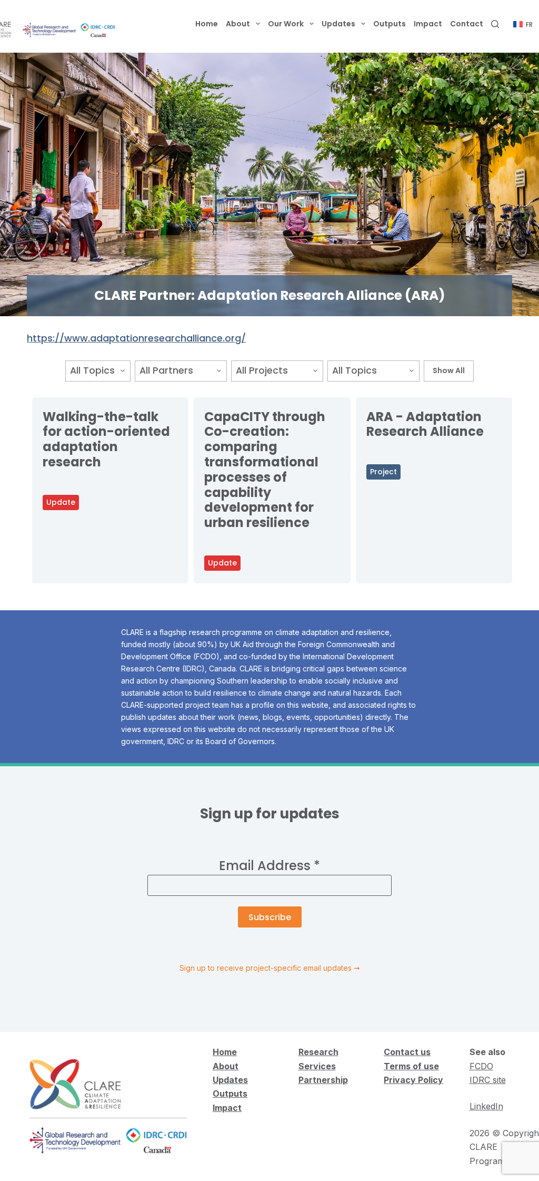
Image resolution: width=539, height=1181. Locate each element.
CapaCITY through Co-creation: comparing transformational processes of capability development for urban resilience (264, 470)
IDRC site (488, 1080)
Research (318, 1052)
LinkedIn (486, 1106)
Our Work (286, 23)
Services (317, 1066)
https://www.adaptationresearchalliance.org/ (136, 338)
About (238, 23)
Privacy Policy (413, 1080)
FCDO (481, 1066)
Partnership (323, 1080)
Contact (466, 23)
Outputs (389, 23)
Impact (428, 23)
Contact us (407, 1052)
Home (206, 23)
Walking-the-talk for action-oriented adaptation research (106, 439)
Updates (338, 23)
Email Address (269, 865)
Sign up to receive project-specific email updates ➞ (269, 967)
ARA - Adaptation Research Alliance (425, 424)
